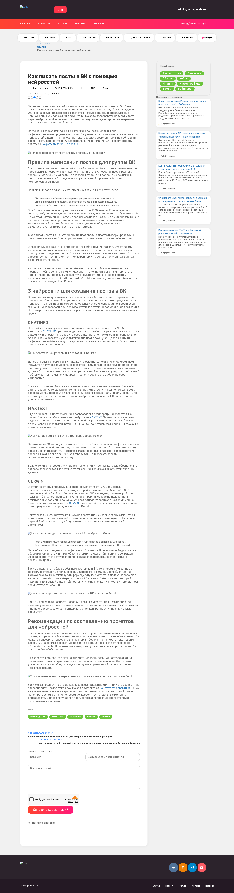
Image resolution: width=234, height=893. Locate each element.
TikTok (68, 37)
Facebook (187, 37)
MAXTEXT (96, 417)
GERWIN (74, 503)
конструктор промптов (115, 688)
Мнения (106, 717)
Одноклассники (139, 37)
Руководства (37, 717)
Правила (99, 23)
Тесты (167, 88)
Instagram (89, 37)
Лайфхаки (75, 717)
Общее (208, 37)
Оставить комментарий (50, 810)
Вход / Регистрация (194, 23)
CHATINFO (49, 331)
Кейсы (184, 78)
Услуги (62, 23)
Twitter (166, 37)
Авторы (79, 23)
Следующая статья (49, 740)
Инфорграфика (189, 83)
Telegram (49, 37)
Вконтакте (112, 37)
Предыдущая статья (41, 733)
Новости (44, 23)
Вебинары (185, 88)
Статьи (25, 23)
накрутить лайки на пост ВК (60, 144)
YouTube (28, 37)
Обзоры (91, 717)
